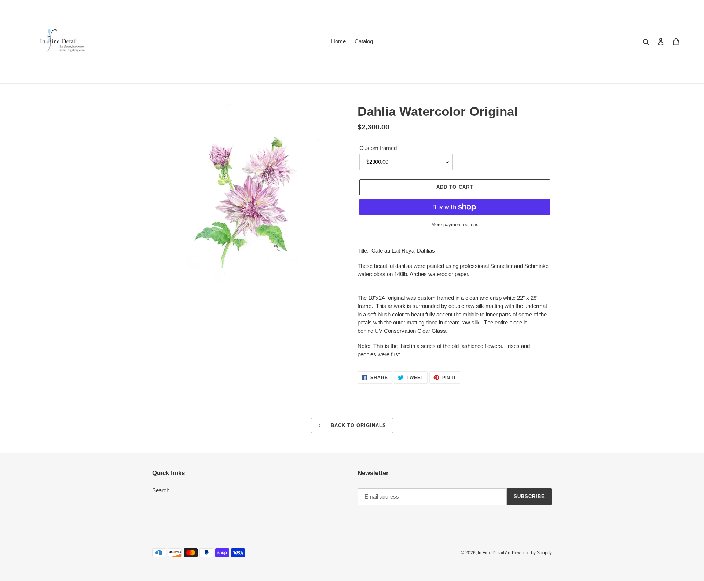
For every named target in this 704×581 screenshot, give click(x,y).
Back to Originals (357, 425)
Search (160, 490)
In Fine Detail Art (494, 552)
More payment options (454, 224)
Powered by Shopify (532, 552)
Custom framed (378, 148)
